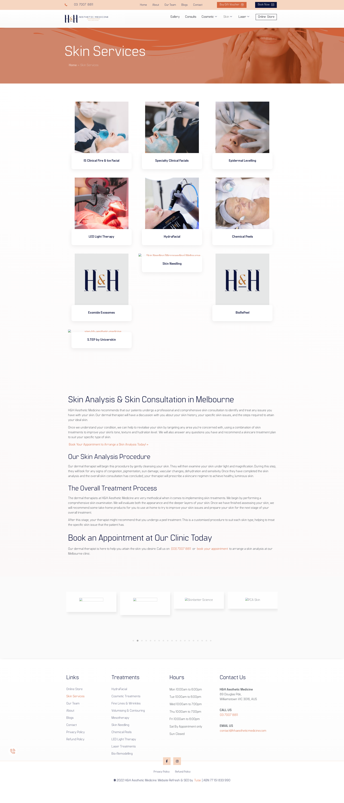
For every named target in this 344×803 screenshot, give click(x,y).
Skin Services (75, 696)
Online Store (74, 689)
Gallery (175, 16)
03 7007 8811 (229, 715)
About (155, 5)
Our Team (170, 5)
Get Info (101, 170)
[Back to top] (172, 789)
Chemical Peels (121, 732)
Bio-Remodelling (122, 754)
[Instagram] (177, 761)
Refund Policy (75, 739)
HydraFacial (119, 689)
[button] (133, 640)
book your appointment (212, 549)
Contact (197, 5)
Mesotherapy (120, 718)
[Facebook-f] (167, 761)
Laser (242, 16)
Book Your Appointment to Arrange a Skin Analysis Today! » (108, 444)
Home (143, 5)
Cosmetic (208, 16)
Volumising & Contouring (128, 711)
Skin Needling (120, 725)
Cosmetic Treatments (125, 696)
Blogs (184, 5)
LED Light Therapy (123, 739)
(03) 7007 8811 (181, 549)
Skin (226, 16)
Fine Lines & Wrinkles (126, 703)
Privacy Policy (75, 732)
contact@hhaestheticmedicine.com (243, 731)
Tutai (197, 780)
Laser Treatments (123, 746)
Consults (190, 16)
